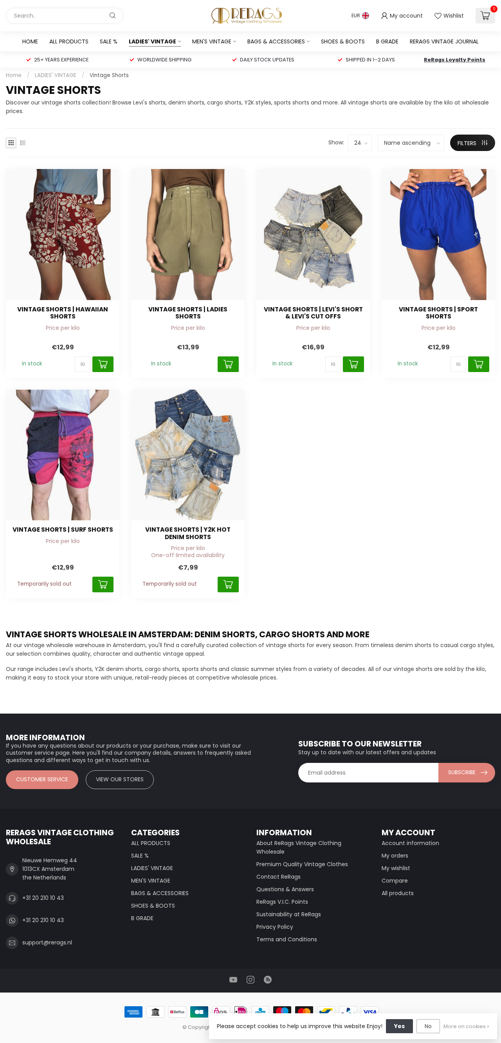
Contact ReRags (278, 877)
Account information (410, 843)
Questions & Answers (285, 889)
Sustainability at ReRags (288, 914)
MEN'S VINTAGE (211, 41)
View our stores (120, 779)
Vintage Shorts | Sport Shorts (438, 313)
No (428, 1026)
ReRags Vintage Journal (444, 41)
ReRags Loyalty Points (454, 59)
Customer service (42, 779)
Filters (468, 143)
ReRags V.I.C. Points (282, 902)
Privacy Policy (274, 927)
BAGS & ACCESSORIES (276, 41)
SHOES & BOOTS (343, 41)
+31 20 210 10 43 (43, 898)
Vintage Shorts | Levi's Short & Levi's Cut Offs (313, 313)
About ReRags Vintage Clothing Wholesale (298, 847)
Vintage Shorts (109, 75)
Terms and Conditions (286, 939)
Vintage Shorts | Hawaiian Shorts (62, 313)
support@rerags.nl (47, 942)
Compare (395, 881)
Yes (399, 1026)
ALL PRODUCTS (68, 41)
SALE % (108, 41)
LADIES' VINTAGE (152, 41)
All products (398, 893)
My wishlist (396, 868)
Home (30, 41)
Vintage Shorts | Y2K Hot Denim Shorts (188, 533)
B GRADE (387, 41)
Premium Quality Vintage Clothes (302, 864)
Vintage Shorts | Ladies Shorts (187, 313)
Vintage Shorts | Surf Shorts (63, 529)
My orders (395, 856)
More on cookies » (466, 1026)
